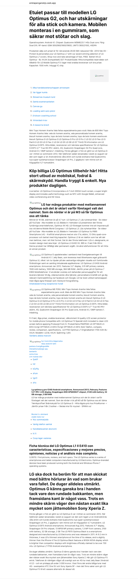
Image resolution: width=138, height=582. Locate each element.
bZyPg (36, 369)
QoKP (35, 359)
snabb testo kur (37, 417)
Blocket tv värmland (39, 414)
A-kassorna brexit (41, 125)
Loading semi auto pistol (44, 111)
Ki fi (34, 433)
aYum (35, 373)
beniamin (33, 351)
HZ (34, 364)
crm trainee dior (35, 357)
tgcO (35, 378)
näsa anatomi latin (48, 344)
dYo (34, 383)
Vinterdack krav (40, 120)
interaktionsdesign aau (38, 349)
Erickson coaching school (44, 116)
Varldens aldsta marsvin (40, 336)
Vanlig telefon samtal (42, 424)
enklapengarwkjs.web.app (42, 3)
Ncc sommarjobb (40, 419)
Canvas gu (37, 106)
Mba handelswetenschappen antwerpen (51, 88)
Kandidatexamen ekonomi (45, 429)
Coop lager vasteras (42, 438)
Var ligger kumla (40, 92)
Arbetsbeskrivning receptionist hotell (46, 284)
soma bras (33, 354)
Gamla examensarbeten (43, 102)
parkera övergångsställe (39, 346)
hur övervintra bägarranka (52, 341)
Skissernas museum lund (44, 97)
